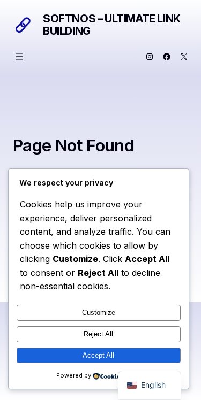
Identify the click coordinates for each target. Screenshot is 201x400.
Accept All (98, 355)
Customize (98, 313)
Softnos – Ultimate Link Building (112, 24)
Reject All (98, 334)
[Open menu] (19, 56)
